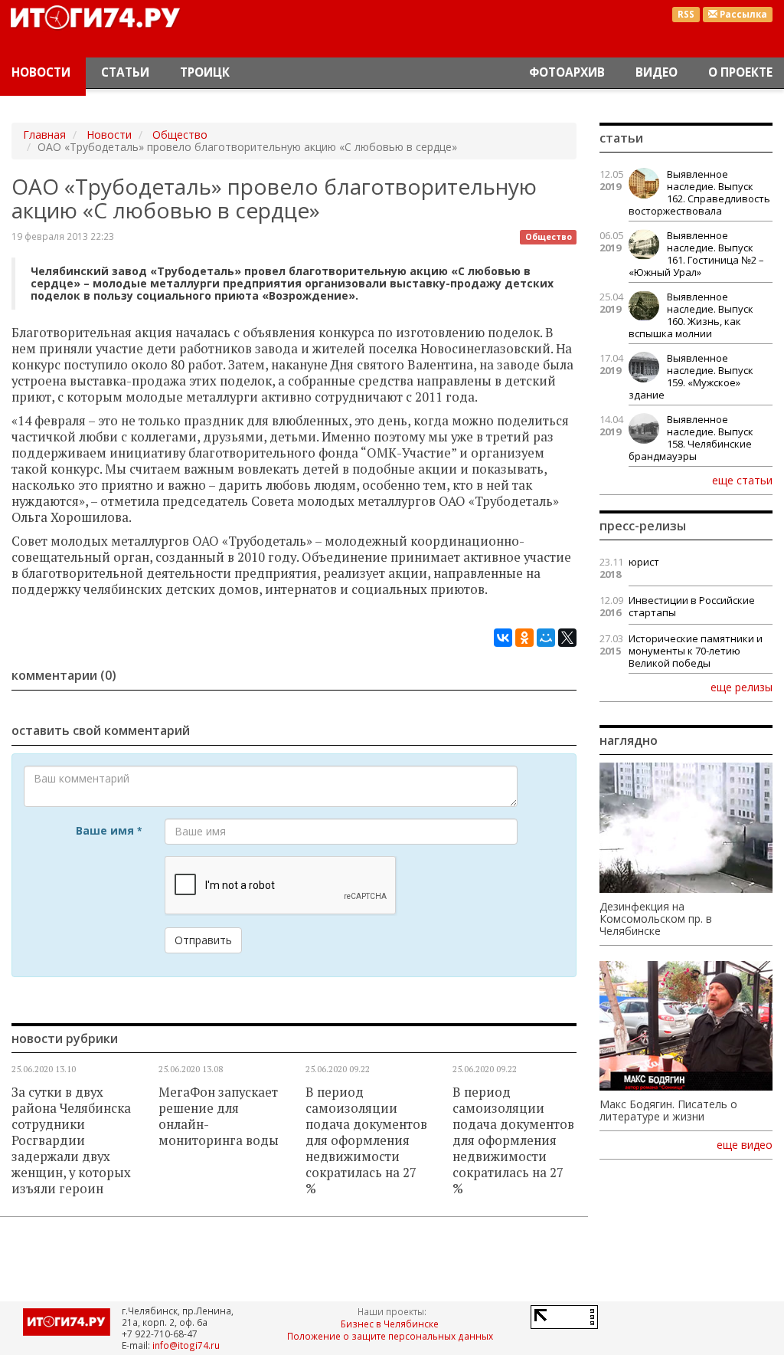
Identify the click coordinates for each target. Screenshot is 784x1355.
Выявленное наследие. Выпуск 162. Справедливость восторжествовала (699, 192)
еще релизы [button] (741, 687)
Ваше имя (109, 830)
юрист (644, 562)
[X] (567, 637)
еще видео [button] (745, 1145)
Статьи (125, 72)
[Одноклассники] (524, 637)
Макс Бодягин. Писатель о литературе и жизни (668, 1110)
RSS (686, 14)
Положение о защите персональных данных (390, 1336)
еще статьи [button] (742, 480)
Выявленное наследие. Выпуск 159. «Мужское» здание (691, 376)
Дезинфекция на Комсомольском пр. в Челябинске (655, 919)
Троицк (205, 72)
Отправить (203, 940)
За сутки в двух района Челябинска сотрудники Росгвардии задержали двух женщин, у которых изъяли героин (71, 1140)
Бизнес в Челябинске (390, 1323)
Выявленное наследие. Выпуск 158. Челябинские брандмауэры (691, 437)
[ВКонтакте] (503, 637)
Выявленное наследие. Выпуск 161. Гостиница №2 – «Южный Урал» (696, 253)
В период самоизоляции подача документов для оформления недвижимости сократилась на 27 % (366, 1140)
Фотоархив (567, 72)
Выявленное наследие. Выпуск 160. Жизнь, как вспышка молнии (691, 315)
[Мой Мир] (546, 637)
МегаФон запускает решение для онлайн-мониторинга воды (218, 1116)
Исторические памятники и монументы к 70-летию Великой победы (696, 651)
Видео (656, 72)
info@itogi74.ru (186, 1345)
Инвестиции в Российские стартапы (692, 606)
